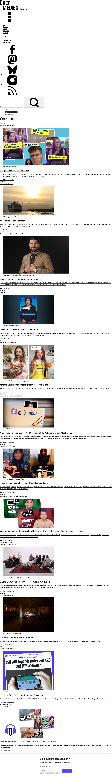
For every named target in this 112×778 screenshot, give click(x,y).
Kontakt (5, 29)
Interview (3, 232)
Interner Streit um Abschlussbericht (11, 396)
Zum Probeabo (9, 114)
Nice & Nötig (6, 42)
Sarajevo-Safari (7, 40)
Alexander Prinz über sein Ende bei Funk (12, 234)
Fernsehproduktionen (6, 595)
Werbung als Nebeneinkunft (8, 342)
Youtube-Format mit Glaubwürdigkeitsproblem (14, 496)
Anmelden (12, 110)
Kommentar (3, 542)
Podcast (5, 33)
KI (3, 38)
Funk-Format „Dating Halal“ (8, 544)
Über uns (5, 27)
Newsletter (6, 31)
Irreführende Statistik (6, 184)
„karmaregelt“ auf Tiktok (7, 446)
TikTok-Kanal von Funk (7, 125)
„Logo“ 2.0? (3, 292)
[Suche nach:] (12, 106)
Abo (4, 25)
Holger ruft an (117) (6, 706)
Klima (4, 36)
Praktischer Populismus (7, 648)
